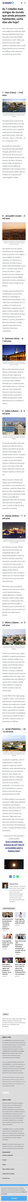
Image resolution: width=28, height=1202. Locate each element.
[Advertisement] (14, 72)
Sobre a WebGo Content (8, 1169)
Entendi (14, 1198)
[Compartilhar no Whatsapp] (17, 876)
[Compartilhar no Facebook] (10, 876)
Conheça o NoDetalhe (7, 1155)
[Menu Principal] (21, 2)
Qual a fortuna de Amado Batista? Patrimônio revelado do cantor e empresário (7, 924)
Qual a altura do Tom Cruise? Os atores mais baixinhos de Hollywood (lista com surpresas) (20, 969)
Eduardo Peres (13, 884)
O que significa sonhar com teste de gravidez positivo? (7, 944)
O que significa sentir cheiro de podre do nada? (20, 921)
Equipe (4, 1164)
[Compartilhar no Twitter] (14, 876)
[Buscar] (25, 2)
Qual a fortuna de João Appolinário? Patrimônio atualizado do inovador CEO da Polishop (20, 946)
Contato (4, 1160)
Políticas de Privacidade (8, 1174)
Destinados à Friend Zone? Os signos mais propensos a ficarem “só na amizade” (7, 969)
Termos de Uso (6, 1178)
